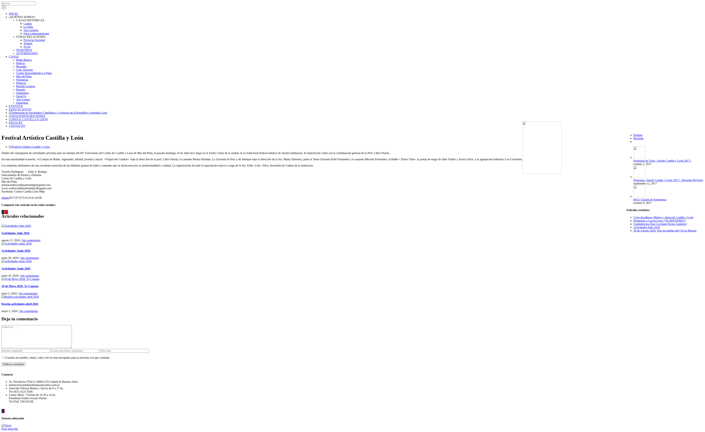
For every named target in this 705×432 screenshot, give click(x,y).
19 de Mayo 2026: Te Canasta (19, 286)
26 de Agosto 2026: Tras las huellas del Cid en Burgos (664, 230)
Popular (637, 135)
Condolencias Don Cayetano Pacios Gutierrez (660, 224)
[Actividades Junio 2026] (16, 243)
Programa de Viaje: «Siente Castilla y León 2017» (662, 160)
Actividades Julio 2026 (15, 233)
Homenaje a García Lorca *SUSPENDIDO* (659, 220)
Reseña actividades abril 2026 (19, 303)
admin (5, 197)
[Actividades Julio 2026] (16, 225)
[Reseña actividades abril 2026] (20, 296)
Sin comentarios (31, 240)
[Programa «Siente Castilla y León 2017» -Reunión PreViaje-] (639, 176)
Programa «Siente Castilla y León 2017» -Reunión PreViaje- (668, 180)
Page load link (9, 428)
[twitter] (3, 411)
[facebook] (2, 411)
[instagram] (4, 411)
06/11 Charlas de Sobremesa (649, 199)
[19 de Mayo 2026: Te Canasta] (20, 279)
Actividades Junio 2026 (15, 250)
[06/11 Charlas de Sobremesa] (639, 196)
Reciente (638, 138)
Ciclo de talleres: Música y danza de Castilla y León (663, 217)
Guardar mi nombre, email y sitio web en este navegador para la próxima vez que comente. (57, 357)
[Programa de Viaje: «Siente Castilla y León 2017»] (639, 157)
